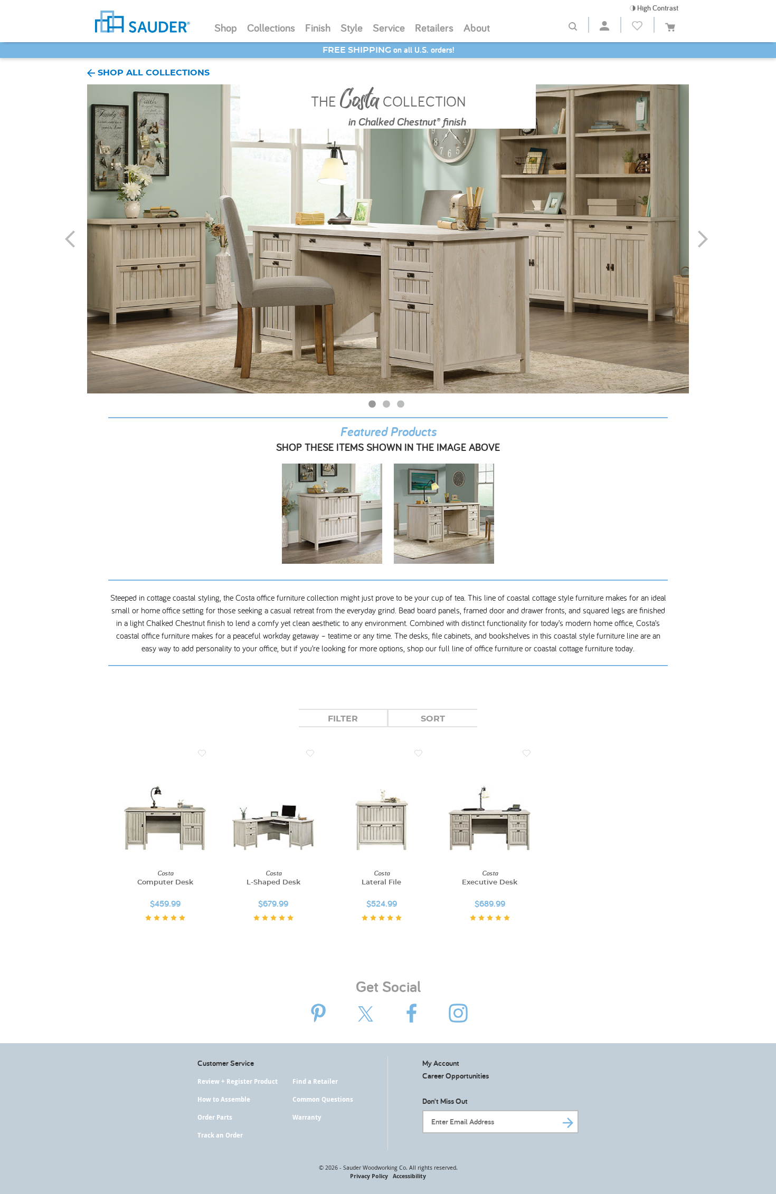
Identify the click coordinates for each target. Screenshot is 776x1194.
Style (351, 27)
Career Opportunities (455, 1076)
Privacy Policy (369, 1176)
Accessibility (409, 1176)
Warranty (306, 1117)
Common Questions (322, 1099)
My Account (440, 1063)
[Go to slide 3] (401, 405)
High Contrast (657, 8)
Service (389, 27)
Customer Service (225, 1063)
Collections (271, 27)
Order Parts (214, 1117)
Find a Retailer (315, 1081)
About (476, 27)
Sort (433, 719)
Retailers (434, 27)
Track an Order (220, 1135)
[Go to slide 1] (373, 405)
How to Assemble (223, 1099)
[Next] (710, 238)
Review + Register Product (237, 1081)
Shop (225, 27)
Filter (343, 719)
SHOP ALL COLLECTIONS (152, 73)
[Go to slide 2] (387, 405)
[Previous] (77, 238)
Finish (317, 27)
